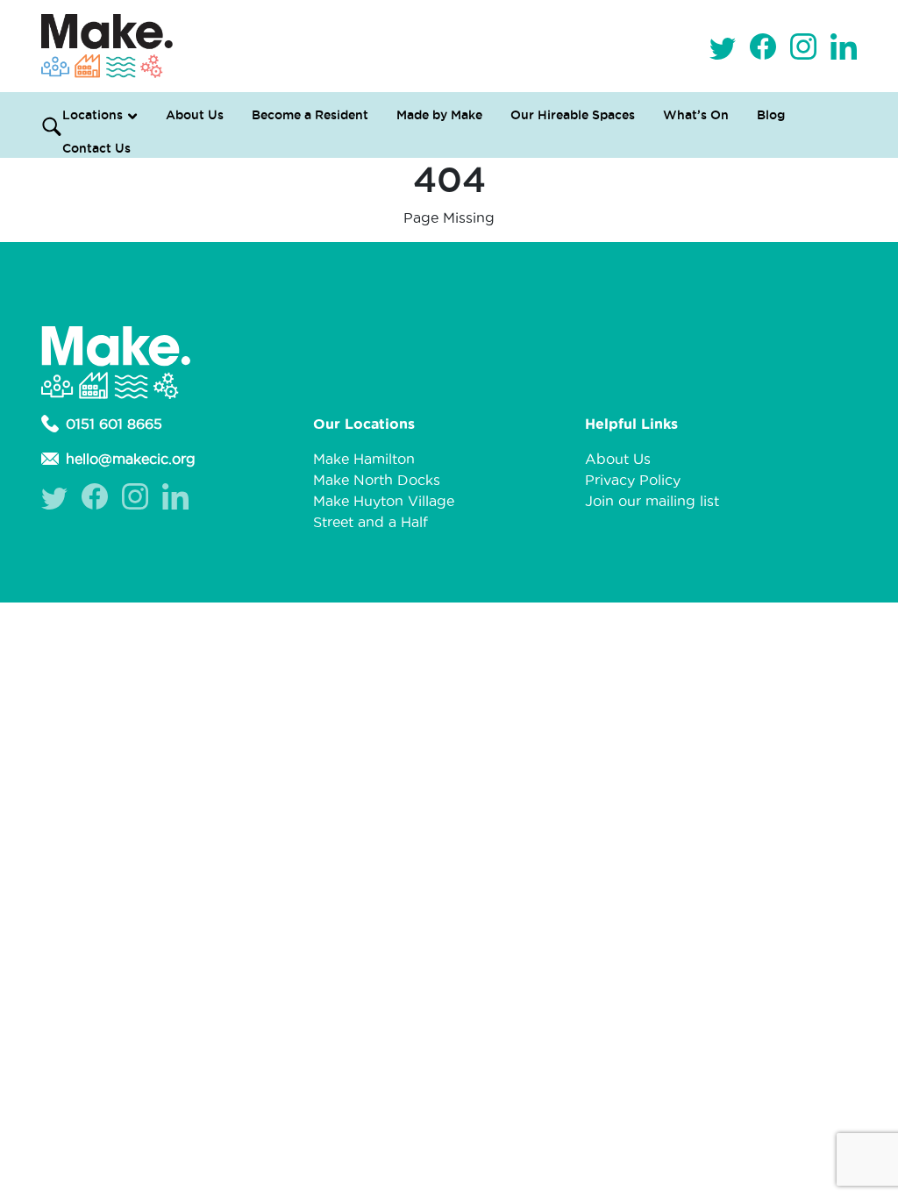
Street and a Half (370, 522)
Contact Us (96, 148)
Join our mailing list (652, 501)
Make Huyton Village (383, 501)
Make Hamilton (364, 459)
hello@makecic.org (131, 459)
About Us (195, 115)
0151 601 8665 (114, 423)
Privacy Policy (633, 480)
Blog (771, 115)
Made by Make (439, 115)
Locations (92, 115)
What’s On (696, 115)
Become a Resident (310, 115)
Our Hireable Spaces (572, 115)
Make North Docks (376, 480)
